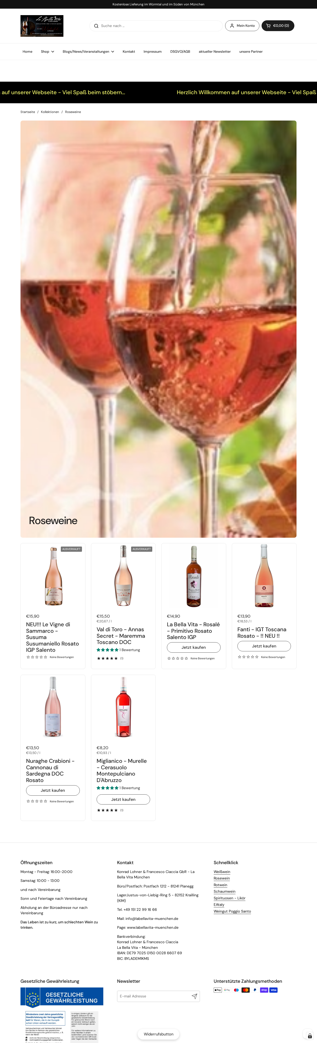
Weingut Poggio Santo (232, 911)
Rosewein (222, 878)
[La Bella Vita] (41, 26)
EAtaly (219, 904)
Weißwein (222, 871)
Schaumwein (224, 891)
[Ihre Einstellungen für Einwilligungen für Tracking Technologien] (310, 1036)
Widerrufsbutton (158, 1034)
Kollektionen (50, 112)
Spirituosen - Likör (229, 898)
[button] (278, 25)
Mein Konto (246, 25)
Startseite (27, 112)
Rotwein (220, 884)
